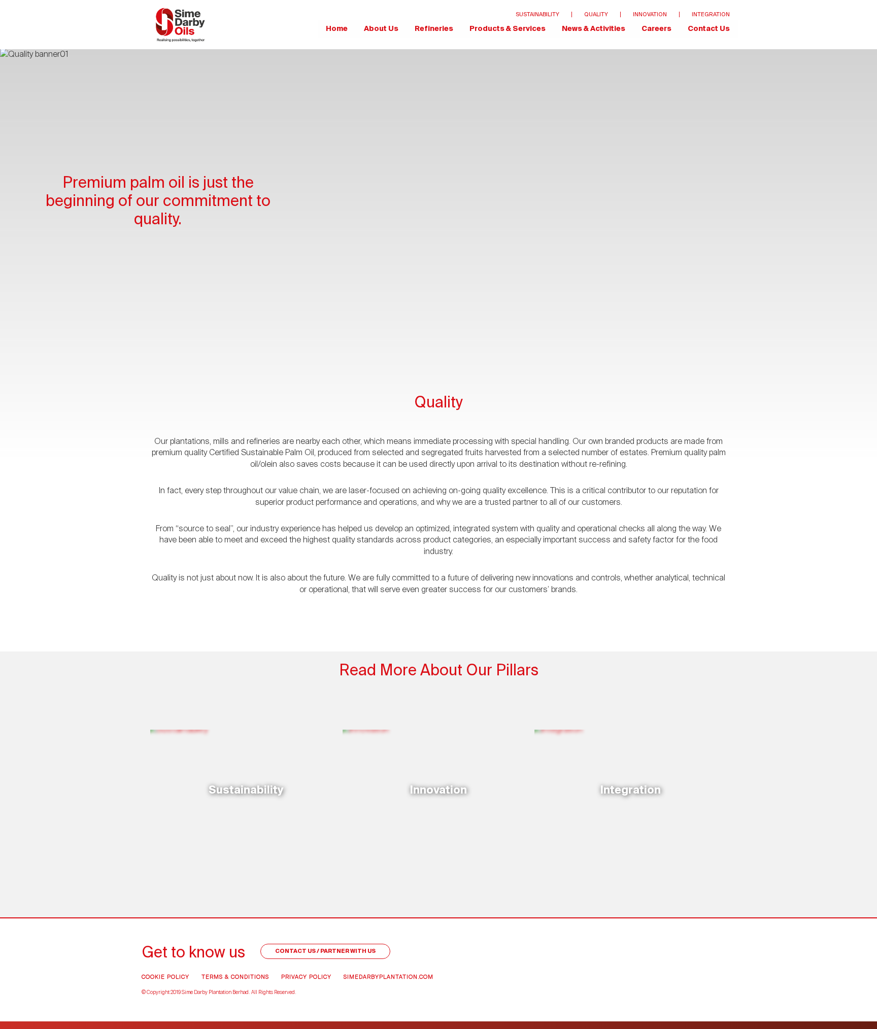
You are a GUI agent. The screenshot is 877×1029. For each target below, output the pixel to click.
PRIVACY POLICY (306, 977)
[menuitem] (180, 24)
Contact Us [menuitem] (709, 28)
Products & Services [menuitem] (507, 28)
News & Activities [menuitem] (593, 28)
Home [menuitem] (337, 28)
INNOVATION (650, 14)
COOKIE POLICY (165, 977)
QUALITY (596, 14)
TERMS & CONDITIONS (235, 977)
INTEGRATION (711, 14)
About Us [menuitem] (381, 28)
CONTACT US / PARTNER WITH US (325, 951)
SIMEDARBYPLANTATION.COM (388, 977)
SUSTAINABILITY (537, 14)
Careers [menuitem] (656, 28)
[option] (438, 201)
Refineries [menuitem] (434, 28)
